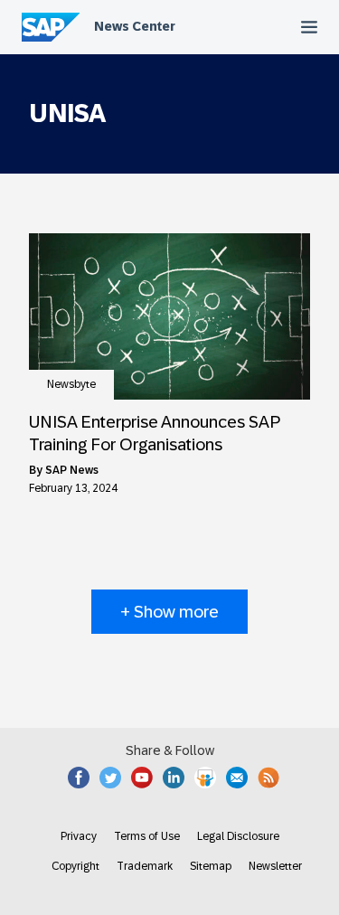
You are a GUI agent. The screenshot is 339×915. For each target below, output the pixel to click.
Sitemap (210, 866)
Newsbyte (71, 384)
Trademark (145, 866)
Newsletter (275, 866)
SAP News (72, 470)
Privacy (79, 836)
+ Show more (169, 611)
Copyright (75, 866)
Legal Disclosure (238, 836)
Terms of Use (147, 836)
